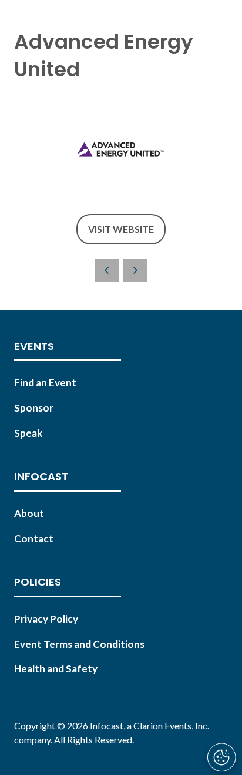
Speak (28, 433)
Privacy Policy (46, 619)
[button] (121, 229)
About (29, 513)
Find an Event (45, 382)
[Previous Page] (107, 270)
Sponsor (33, 408)
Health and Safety (56, 668)
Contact (33, 538)
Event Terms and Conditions (79, 644)
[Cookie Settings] (221, 757)
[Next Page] (135, 270)
